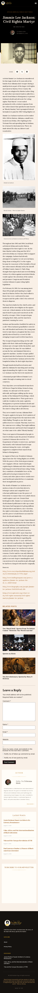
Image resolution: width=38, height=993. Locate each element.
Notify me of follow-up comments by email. (19, 754)
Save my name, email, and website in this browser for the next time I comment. (17, 749)
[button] (35, 3)
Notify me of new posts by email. (16, 758)
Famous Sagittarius (26, 12)
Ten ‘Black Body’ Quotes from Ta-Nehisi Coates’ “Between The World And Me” (19, 629)
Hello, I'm (24, 782)
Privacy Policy (7, 946)
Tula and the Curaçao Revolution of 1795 (18, 841)
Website (5, 739)
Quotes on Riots (9, 654)
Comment (7, 701)
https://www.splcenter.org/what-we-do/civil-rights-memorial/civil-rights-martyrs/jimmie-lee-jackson (16, 595)
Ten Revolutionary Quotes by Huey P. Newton (18, 678)
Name (5, 724)
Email (5, 732)
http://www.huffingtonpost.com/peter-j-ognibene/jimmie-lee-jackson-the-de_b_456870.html (18, 580)
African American (13, 12)
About (5, 942)
